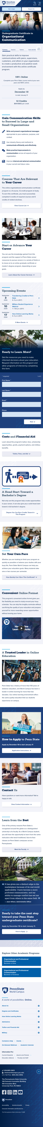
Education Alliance (8, 1058)
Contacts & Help (7, 1041)
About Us (5, 1006)
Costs (32, 49)
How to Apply (11, 9)
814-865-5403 (9, 1070)
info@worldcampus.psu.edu (14, 1072)
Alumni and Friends (22, 1055)
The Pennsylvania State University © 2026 (13, 1112)
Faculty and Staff (23, 1058)
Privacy (27, 1105)
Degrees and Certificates (10, 1011)
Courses (13, 49)
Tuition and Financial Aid (10, 1027)
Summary (4, 49)
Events (19, 1041)
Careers (22, 49)
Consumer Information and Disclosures (12, 1108)
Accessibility (5, 1105)
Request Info (31, 9)
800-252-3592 (17, 1075)
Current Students (7, 1055)
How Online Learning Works (11, 1016)
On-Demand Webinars (9, 1045)
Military (4, 1033)
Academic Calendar (27, 1045)
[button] (34, 4)
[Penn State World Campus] (8, 3)
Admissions (6, 1022)
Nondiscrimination (17, 1105)
